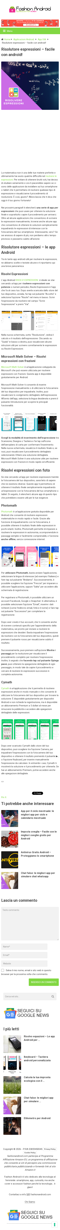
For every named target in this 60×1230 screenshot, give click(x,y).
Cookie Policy (30, 1153)
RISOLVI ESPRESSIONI (27, 280)
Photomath (7, 511)
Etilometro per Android (37, 1118)
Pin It (3, 797)
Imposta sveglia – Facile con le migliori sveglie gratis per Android (39, 835)
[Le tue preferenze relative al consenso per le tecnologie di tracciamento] (55, 1225)
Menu (9, 31)
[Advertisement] (30, 140)
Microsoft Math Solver (12, 367)
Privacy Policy (50, 1149)
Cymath (5, 688)
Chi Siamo (30, 1201)
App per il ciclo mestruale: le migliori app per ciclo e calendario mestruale (37, 814)
